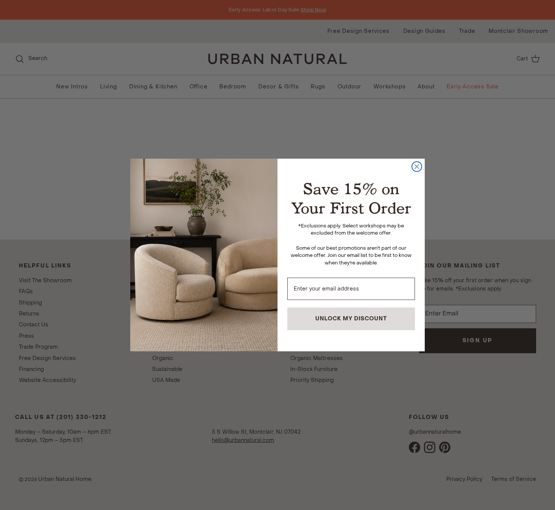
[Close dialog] (417, 167)
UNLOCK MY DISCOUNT (351, 318)
